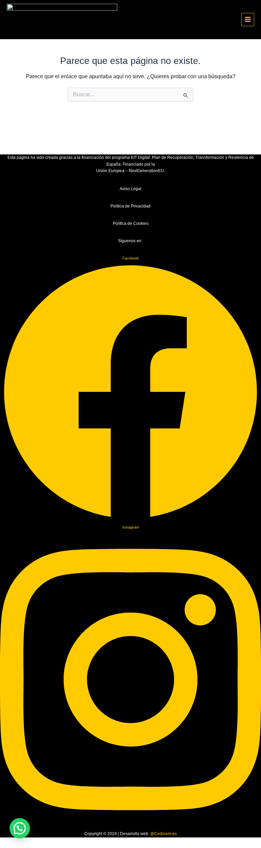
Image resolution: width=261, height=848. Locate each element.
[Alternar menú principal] (247, 19)
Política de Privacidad (130, 206)
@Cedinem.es (163, 833)
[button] (20, 828)
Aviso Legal (130, 188)
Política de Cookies (131, 223)
